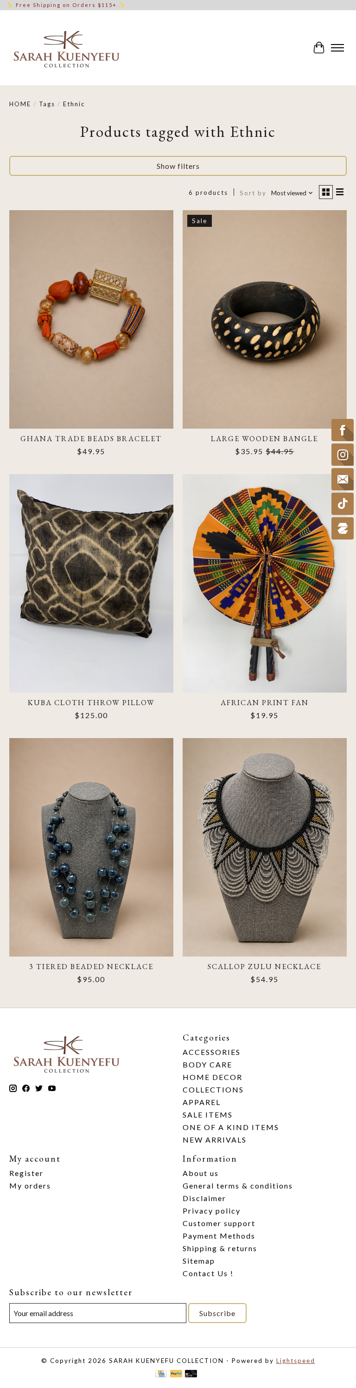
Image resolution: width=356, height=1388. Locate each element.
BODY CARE (207, 1064)
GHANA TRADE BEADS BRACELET (91, 438)
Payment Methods (219, 1235)
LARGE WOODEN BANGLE (264, 438)
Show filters (178, 165)
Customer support (219, 1223)
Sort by (253, 193)
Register (26, 1173)
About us (201, 1173)
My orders (30, 1185)
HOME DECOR (212, 1077)
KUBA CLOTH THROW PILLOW (91, 702)
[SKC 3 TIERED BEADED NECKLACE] (91, 847)
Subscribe (217, 1313)
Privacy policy (212, 1210)
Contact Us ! (208, 1273)
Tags (47, 104)
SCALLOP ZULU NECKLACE (264, 966)
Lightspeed (295, 1360)
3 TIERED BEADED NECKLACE (91, 966)
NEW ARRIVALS (215, 1139)
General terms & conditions (238, 1185)
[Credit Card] (161, 1374)
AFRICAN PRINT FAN (265, 702)
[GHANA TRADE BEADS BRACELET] (91, 319)
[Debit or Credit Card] (191, 1374)
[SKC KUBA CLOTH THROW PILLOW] (91, 583)
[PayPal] (176, 1374)
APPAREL (202, 1102)
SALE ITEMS (208, 1114)
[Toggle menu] (337, 48)
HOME (20, 104)
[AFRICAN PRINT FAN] (265, 583)
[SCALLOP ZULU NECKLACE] (265, 847)
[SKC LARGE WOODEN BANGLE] (265, 319)
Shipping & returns (220, 1248)
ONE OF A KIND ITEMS (231, 1127)
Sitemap (199, 1260)
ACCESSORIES (212, 1051)
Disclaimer (204, 1198)
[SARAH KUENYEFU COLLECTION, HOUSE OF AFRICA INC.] (66, 48)
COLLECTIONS (213, 1089)
